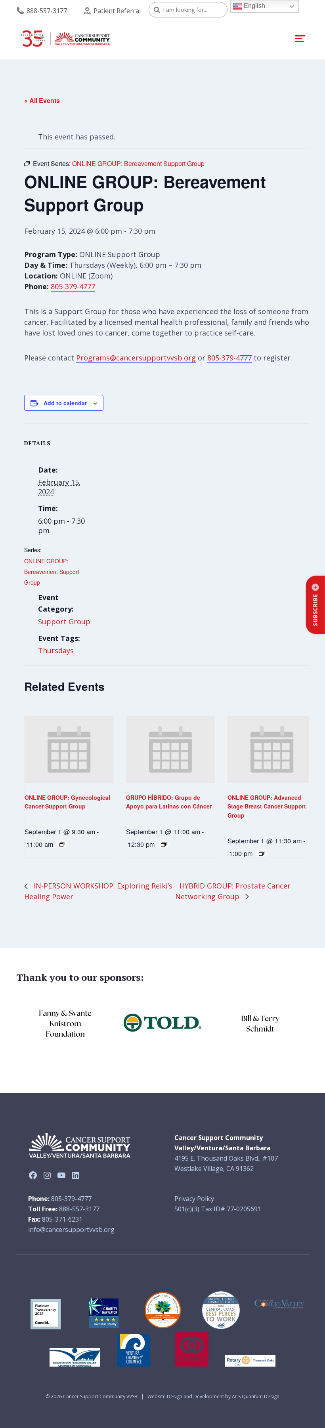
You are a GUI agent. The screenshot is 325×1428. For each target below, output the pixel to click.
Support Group (64, 621)
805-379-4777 (73, 286)
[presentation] (69, 749)
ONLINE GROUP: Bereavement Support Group (51, 571)
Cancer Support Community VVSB (100, 1396)
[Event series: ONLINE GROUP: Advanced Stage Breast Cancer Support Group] (261, 853)
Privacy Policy (194, 1198)
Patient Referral (117, 10)
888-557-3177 (47, 10)
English (253, 5)
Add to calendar (65, 403)
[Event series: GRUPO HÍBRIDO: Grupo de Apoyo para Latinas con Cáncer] (163, 844)
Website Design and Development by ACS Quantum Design (213, 1396)
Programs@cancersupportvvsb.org (136, 357)
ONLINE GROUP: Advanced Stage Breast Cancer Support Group (267, 806)
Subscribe (315, 610)
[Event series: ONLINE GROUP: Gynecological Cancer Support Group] (62, 844)
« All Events (42, 100)
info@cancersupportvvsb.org (71, 1229)
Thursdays (56, 650)
